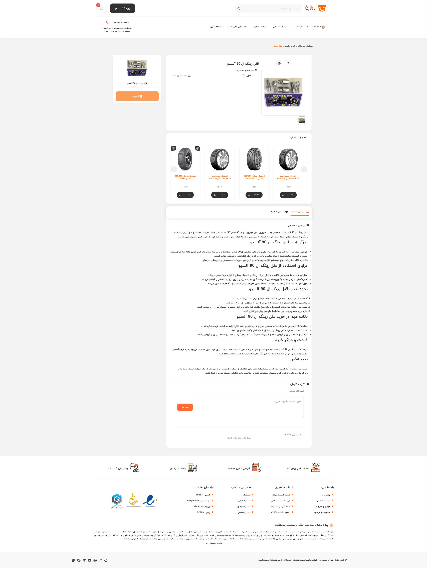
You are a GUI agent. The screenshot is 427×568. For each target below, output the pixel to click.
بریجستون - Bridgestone (198, 500)
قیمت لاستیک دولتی (281, 495)
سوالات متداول (323, 500)
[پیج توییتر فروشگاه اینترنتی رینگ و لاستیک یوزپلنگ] (73, 560)
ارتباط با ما (326, 495)
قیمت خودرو (260, 27)
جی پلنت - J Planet (201, 506)
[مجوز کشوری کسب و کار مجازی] (116, 501)
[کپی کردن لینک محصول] (288, 63)
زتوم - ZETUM (203, 512)
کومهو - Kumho (203, 495)
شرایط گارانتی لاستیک (280, 506)
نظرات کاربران (275, 212)
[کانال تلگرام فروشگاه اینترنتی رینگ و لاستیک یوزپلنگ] (106, 560)
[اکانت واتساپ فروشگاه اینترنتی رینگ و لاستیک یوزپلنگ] (95, 560)
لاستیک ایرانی (244, 500)
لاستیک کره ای (243, 506)
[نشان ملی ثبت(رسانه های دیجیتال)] (133, 501)
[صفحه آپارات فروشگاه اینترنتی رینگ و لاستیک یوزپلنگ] (84, 560)
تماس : (280, 512)
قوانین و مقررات (323, 506)
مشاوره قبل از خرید (322, 512)
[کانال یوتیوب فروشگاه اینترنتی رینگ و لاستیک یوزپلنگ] (90, 560)
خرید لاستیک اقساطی (280, 500)
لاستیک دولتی (301, 27)
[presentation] (304, 169)
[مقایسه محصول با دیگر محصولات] (279, 63)
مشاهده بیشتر (215, 543)
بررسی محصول (297, 212)
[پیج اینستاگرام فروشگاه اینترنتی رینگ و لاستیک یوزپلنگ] (100, 560)
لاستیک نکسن (244, 512)
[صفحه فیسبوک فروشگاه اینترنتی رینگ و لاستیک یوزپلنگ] (79, 560)
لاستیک (246, 495)
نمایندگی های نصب (237, 27)
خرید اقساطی (280, 27)
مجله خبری (215, 27)
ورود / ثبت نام (122, 8)
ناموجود (135, 96)
